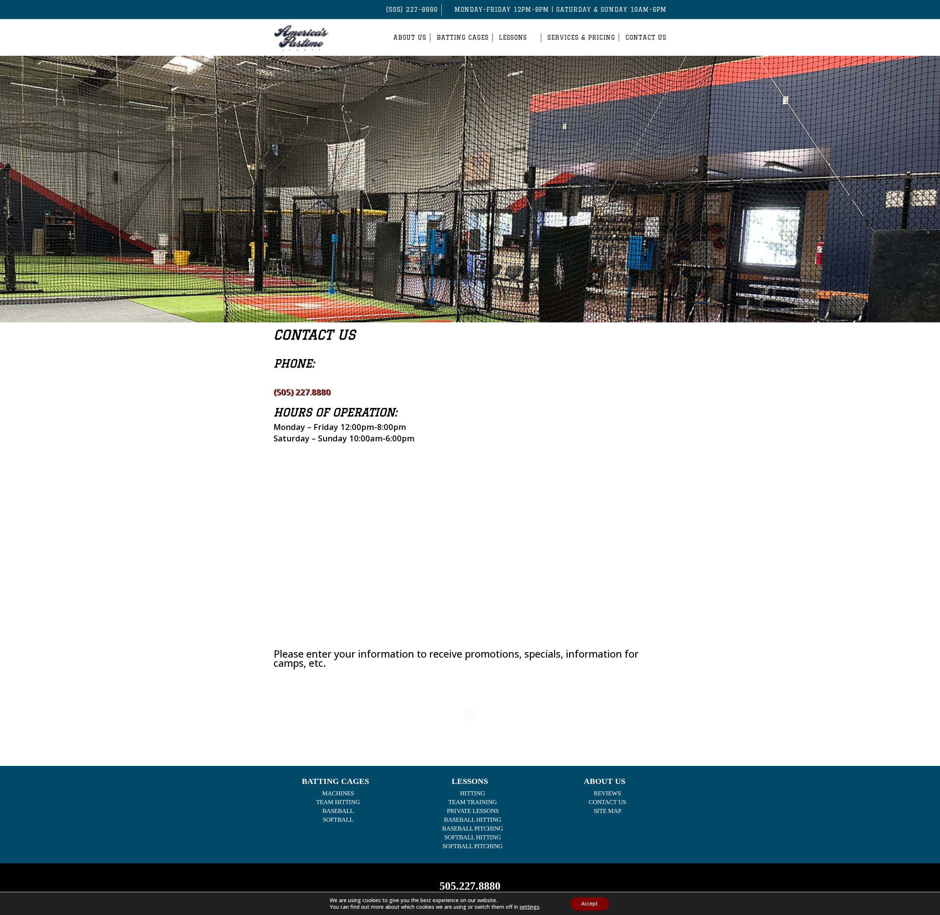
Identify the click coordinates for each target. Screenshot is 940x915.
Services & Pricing (581, 37)
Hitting (472, 793)
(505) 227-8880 (412, 9)
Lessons (513, 37)
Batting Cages (463, 37)
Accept (589, 903)
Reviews (607, 793)
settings (529, 907)
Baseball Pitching (472, 828)
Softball (338, 819)
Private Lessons (473, 810)
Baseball (338, 810)
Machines (338, 793)
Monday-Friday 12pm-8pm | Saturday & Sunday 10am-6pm (560, 9)
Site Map (607, 810)
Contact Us (645, 37)
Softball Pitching (472, 846)
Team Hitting (338, 802)
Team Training (472, 802)
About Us (409, 37)
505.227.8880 (470, 886)
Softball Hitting (472, 837)
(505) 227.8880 (302, 391)
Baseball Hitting (472, 819)
